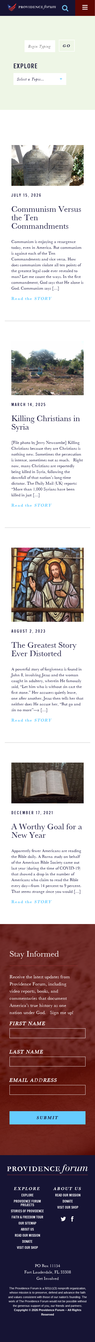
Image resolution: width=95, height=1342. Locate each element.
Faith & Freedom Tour (27, 1217)
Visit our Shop (27, 1248)
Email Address (33, 1080)
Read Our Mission (27, 1235)
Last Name (27, 1052)
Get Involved (47, 1279)
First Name (28, 1023)
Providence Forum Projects (27, 1203)
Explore (25, 66)
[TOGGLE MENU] (85, 7)
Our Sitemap (27, 1223)
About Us (27, 1229)
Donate (27, 1242)
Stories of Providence (27, 1211)
